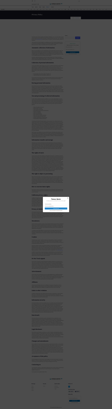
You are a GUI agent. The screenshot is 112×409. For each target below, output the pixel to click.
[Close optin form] (67, 198)
